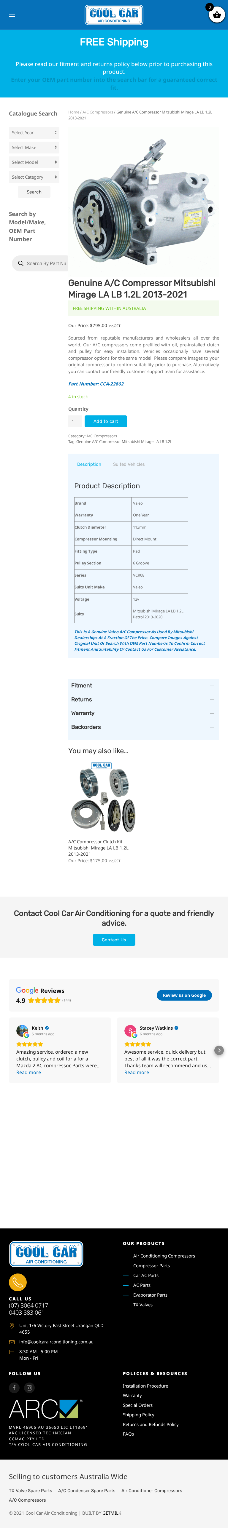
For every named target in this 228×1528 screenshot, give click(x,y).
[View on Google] (22, 1031)
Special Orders (138, 1405)
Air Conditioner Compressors (151, 1490)
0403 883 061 (27, 1312)
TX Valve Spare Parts (30, 1490)
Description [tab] (89, 464)
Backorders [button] (86, 727)
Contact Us (114, 940)
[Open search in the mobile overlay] (43, 263)
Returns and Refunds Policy (151, 1424)
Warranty (132, 1395)
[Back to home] (114, 15)
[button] (12, 15)
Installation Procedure (145, 1386)
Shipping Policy (138, 1414)
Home (73, 112)
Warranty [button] (82, 713)
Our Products (144, 1243)
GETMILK (111, 1513)
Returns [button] (81, 699)
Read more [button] (28, 1072)
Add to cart (106, 421)
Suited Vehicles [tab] (129, 464)
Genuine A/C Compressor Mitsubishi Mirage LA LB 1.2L (124, 441)
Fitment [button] (81, 685)
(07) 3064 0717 (28, 1305)
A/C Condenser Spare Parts (86, 1490)
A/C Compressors (98, 112)
